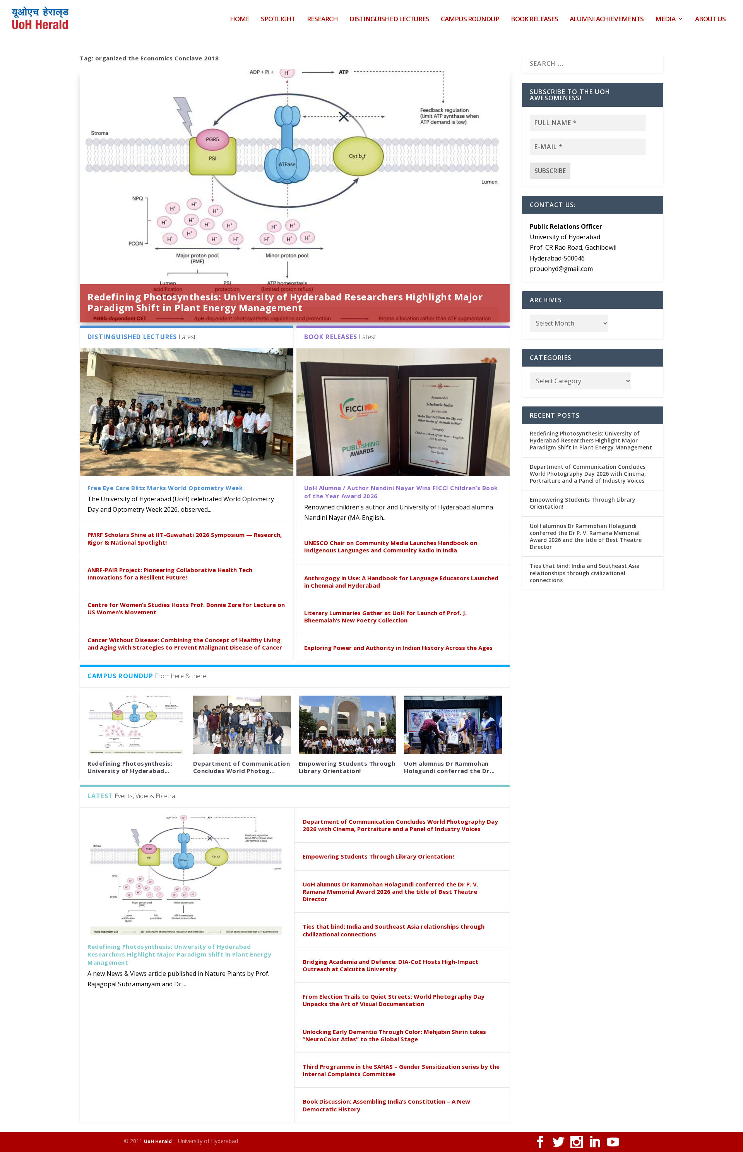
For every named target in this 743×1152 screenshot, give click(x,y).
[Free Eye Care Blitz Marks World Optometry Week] (186, 412)
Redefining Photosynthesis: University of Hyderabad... (129, 767)
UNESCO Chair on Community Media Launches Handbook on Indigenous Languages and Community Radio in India (390, 546)
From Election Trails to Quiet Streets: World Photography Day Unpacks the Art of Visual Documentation (393, 1000)
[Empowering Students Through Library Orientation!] (348, 725)
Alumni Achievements (607, 19)
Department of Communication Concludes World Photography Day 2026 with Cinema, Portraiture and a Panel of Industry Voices (400, 825)
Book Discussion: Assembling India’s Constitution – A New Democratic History (386, 1105)
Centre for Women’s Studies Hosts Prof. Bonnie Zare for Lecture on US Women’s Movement (186, 608)
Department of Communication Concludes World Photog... (241, 767)
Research (322, 19)
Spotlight (278, 19)
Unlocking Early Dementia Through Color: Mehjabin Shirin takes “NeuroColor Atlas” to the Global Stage (394, 1035)
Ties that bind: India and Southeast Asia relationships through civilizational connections (393, 930)
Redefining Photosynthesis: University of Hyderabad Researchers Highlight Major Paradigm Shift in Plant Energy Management (285, 302)
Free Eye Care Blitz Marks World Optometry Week (165, 488)
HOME (239, 19)
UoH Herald (158, 1141)
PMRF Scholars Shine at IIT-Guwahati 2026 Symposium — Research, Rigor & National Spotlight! (184, 538)
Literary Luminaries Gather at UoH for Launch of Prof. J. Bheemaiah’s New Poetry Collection (385, 616)
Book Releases (534, 19)
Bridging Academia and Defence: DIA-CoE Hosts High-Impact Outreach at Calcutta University (390, 965)
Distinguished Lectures (389, 19)
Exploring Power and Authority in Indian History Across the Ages (398, 647)
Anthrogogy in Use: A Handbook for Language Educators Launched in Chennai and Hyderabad (401, 581)
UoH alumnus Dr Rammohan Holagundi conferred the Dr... (449, 767)
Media (665, 19)
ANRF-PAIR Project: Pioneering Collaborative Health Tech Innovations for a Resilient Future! (169, 573)
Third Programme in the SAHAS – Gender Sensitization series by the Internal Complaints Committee (401, 1070)
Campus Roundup (470, 19)
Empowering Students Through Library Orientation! (347, 767)
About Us (710, 19)
